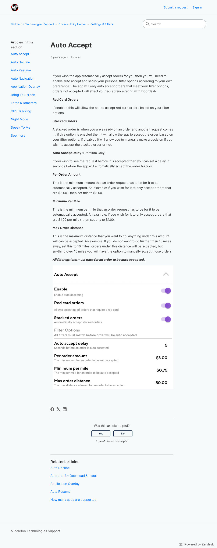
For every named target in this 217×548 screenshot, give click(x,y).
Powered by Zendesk (199, 544)
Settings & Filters (101, 24)
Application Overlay (25, 87)
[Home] (15, 7)
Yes (101, 433)
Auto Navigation (23, 78)
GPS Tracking (21, 111)
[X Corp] (58, 409)
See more (18, 135)
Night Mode (19, 119)
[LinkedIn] (65, 409)
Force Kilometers (24, 103)
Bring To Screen (23, 95)
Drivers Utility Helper (72, 24)
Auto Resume (21, 70)
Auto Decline (20, 62)
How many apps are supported (73, 500)
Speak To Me (20, 127)
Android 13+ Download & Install (73, 476)
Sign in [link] (197, 7)
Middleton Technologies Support (32, 24)
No (123, 433)
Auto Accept (20, 54)
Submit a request (176, 7)
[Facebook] (52, 409)
